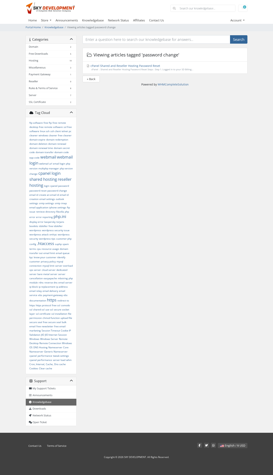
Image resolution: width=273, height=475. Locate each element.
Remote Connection (50, 343)
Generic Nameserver (56, 351)
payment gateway (53, 295)
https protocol (43, 305)
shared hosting (43, 179)
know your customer (45, 257)
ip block (33, 286)
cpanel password (59, 186)
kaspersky (50, 222)
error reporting (44, 217)
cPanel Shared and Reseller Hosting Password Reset (141, 67)
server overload (64, 265)
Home (32, 20)
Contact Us (156, 20)
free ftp (48, 123)
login (46, 186)
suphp (58, 244)
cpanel (33, 356)
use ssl (49, 309)
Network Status (118, 20)
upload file (66, 318)
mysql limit (48, 265)
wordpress (35, 230)
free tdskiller (56, 226)
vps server (35, 270)
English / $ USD (234, 445)
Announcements (67, 20)
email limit (49, 253)
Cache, (49, 364)
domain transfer (45, 152)
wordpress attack (39, 234)
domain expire (37, 139)
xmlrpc (53, 234)
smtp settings (46, 203)
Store (45, 20)
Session (62, 334)
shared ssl (39, 309)
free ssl (56, 305)
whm (69, 360)
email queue (63, 253)
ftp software (36, 123)
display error (36, 222)
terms (32, 249)
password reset (38, 190)
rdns (41, 282)
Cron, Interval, (37, 364)
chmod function (51, 318)
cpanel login (49, 173)
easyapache (50, 278)
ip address (62, 286)
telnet (65, 131)
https (52, 300)
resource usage (50, 249)
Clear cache (45, 368)
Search (238, 39)
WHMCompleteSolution (173, 84)
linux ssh (45, 131)
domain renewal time (41, 148)
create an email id (49, 195)
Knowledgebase (93, 20)
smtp (57, 203)
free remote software (51, 127)
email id (33, 195)
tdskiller (43, 226)
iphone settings (57, 207)
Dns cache (60, 364)
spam (66, 244)
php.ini (60, 216)
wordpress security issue (56, 230)
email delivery (50, 291)
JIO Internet (51, 334)
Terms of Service (56, 446)
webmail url (45, 163)
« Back (91, 79)
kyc (31, 257)
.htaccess (45, 243)
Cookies (33, 368)
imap (64, 203)
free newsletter (44, 326)
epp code (34, 157)
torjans (60, 222)
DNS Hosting (40, 347)
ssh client (55, 131)
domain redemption (57, 139)
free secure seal (52, 322)
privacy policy (48, 261)
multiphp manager (48, 168)
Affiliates (139, 20)
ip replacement (47, 286)
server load (59, 360)
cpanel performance (40, 360)
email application (38, 207)
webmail (48, 157)
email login (59, 163)
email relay (35, 291)
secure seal (35, 322)
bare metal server (47, 274)
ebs (40, 295)
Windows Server (49, 339)
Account (236, 20)
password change (57, 190)
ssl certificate (43, 313)
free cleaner (65, 135)
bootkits (33, 226)
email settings (47, 199)
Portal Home (33, 27)
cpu (39, 249)
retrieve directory (45, 211)
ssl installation (59, 313)
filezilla (60, 211)
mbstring (63, 278)
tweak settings (61, 356)
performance (45, 356)
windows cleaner (48, 135)
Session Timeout (51, 330)
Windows (34, 339)
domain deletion (38, 144)
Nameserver (55, 347)
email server (65, 282)
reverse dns (51, 282)
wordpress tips (47, 238)
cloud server (49, 270)
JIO (42, 334)
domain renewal (57, 144)
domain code (61, 152)
